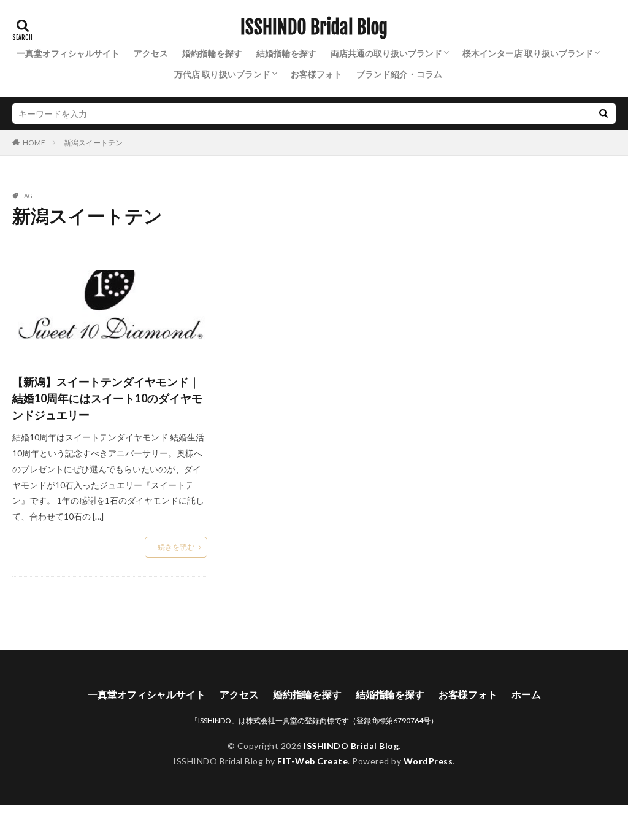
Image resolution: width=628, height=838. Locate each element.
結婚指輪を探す (286, 53)
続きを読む (176, 547)
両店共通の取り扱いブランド (386, 53)
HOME (34, 142)
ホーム (526, 694)
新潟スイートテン (93, 142)
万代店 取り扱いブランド (222, 74)
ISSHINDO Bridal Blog (314, 27)
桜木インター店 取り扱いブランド (527, 53)
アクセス (151, 53)
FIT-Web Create (312, 761)
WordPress (428, 761)
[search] (603, 113)
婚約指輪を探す (212, 53)
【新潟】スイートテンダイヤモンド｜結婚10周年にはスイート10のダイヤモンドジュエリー (107, 398)
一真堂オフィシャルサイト (68, 53)
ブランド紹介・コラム (399, 74)
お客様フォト (316, 74)
